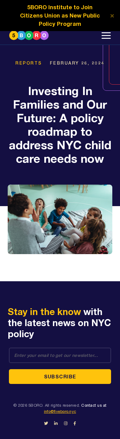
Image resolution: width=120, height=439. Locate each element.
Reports (28, 63)
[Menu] (106, 35)
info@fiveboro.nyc (60, 411)
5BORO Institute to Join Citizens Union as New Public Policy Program (60, 15)
